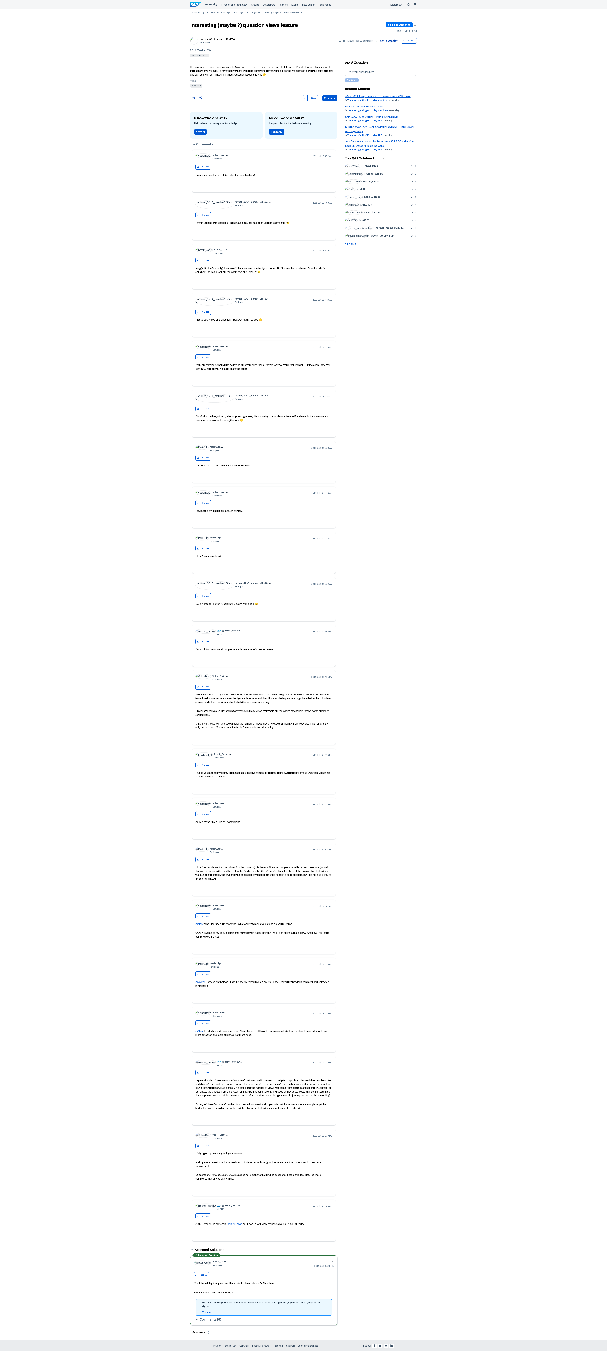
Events (294, 4)
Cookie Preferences (308, 1346)
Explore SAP (396, 4)
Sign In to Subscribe (399, 25)
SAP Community (197, 13)
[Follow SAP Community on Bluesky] (380, 1345)
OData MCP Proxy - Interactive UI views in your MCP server (378, 96)
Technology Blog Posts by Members (367, 100)
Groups (255, 4)
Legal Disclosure (260, 1346)
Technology (238, 13)
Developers (269, 4)
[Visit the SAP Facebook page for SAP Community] (374, 1345)
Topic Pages (325, 4)
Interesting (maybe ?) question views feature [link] (282, 13)
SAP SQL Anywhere (200, 55)
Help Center (308, 4)
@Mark (199, 924)
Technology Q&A (253, 13)
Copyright (244, 1346)
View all (349, 244)
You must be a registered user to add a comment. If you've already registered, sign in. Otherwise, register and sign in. (261, 1304)
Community (210, 4)
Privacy (217, 1346)
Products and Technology (234, 4)
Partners (283, 4)
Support (290, 1346)
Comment (330, 98)
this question (235, 1224)
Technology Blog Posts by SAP (364, 120)
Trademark (277, 1346)
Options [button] (414, 25)
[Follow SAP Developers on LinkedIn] (391, 1345)
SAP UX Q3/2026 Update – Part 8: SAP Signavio (371, 116)
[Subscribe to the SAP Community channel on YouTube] (386, 1345)
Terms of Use (230, 1346)
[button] (403, 41)
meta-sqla (196, 86)
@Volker (200, 982)
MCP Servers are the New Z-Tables (364, 106)
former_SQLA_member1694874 (217, 39)
